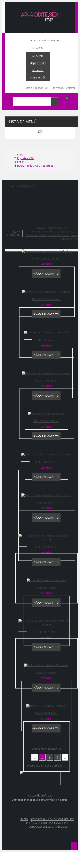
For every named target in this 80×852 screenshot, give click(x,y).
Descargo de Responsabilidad (48, 826)
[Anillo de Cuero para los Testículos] (46, 665)
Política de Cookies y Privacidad (47, 823)
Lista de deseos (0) (36, 88)
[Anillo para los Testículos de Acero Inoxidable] (46, 538)
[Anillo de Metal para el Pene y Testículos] (46, 454)
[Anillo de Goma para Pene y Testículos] (46, 292)
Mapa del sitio (38, 63)
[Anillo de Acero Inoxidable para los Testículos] (46, 623)
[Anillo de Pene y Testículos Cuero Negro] (46, 495)
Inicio (24, 819)
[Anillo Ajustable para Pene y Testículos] (46, 373)
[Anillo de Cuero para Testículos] (46, 706)
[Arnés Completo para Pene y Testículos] (46, 251)
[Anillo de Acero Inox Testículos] (46, 580)
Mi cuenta (37, 56)
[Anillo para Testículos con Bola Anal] (46, 332)
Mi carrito (37, 70)
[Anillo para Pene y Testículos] (46, 414)
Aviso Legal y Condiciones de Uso (52, 819)
